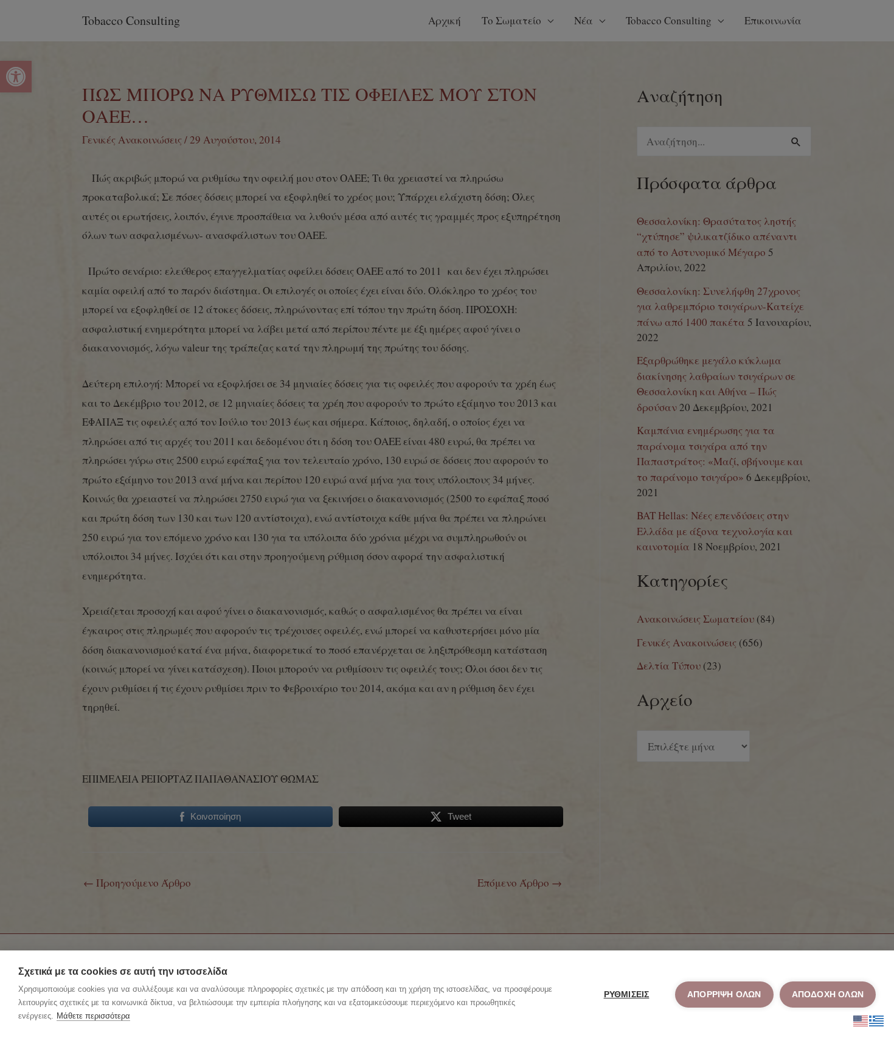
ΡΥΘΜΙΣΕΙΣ (627, 994)
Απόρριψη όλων (724, 994)
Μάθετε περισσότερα (93, 1015)
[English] (861, 1019)
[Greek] (877, 1019)
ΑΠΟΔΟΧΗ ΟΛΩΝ (828, 994)
